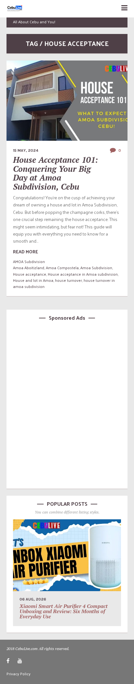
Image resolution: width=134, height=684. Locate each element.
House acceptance (29, 274)
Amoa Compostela (62, 267)
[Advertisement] (67, 403)
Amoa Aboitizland (28, 267)
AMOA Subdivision (29, 261)
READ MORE (25, 252)
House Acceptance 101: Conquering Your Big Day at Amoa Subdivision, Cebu (55, 173)
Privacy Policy (19, 673)
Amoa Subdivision (96, 267)
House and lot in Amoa (33, 280)
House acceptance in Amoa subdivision (83, 274)
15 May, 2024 (25, 150)
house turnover (68, 280)
